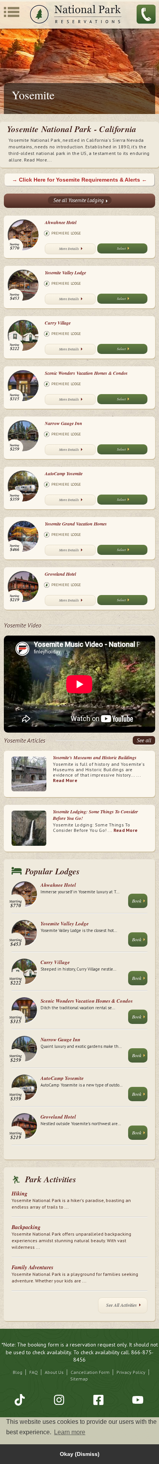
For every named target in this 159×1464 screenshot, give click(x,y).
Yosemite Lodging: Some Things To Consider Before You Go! (95, 814)
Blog (17, 1372)
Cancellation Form (90, 1372)
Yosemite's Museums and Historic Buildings (95, 757)
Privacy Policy (131, 1372)
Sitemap (79, 1379)
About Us (54, 1372)
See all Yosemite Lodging (78, 200)
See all (144, 740)
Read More (65, 780)
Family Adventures (32, 1267)
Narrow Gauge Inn (63, 423)
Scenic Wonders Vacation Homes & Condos (86, 373)
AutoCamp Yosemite (64, 473)
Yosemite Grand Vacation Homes (76, 523)
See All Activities (121, 1305)
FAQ (33, 1372)
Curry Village (58, 323)
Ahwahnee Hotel (60, 222)
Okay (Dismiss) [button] (80, 1454)
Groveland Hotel (60, 574)
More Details (69, 248)
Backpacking (26, 1227)
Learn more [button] (69, 1432)
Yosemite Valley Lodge (65, 272)
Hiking (19, 1193)
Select (121, 248)
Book (136, 901)
